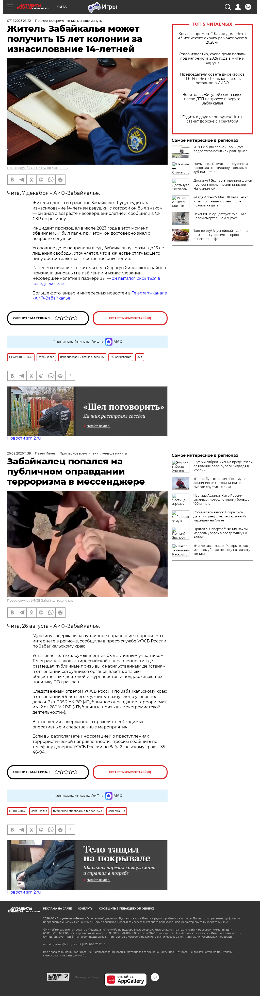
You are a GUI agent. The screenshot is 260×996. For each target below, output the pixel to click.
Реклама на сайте (57, 908)
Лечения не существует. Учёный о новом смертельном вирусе (220, 216)
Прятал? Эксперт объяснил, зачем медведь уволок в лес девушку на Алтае (220, 533)
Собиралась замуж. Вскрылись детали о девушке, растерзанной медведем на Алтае (219, 516)
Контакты (85, 908)
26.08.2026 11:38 (19, 453)
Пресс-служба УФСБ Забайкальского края (41, 600)
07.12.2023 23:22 (19, 21)
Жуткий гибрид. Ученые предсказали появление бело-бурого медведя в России (223, 466)
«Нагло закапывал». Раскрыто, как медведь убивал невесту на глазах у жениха (221, 550)
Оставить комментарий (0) (130, 318)
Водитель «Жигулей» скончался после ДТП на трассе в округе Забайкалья (212, 99)
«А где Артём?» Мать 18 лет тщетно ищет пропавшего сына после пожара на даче (221, 201)
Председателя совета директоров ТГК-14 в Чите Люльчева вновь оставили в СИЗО (212, 78)
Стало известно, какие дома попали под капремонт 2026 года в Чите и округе (212, 58)
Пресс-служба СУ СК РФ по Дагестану (37, 168)
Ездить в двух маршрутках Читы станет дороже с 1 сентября (212, 119)
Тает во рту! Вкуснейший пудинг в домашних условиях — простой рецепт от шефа (220, 235)
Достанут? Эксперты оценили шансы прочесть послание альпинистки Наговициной (222, 184)
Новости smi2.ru (24, 438)
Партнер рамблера (87, 977)
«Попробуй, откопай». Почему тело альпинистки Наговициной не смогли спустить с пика (221, 483)
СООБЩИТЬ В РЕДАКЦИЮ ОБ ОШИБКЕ (126, 908)
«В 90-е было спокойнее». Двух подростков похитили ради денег (220, 149)
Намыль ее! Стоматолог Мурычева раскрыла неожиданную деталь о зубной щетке (220, 168)
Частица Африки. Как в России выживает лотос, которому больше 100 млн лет (221, 499)
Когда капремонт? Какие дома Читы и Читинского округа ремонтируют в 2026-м (212, 38)
